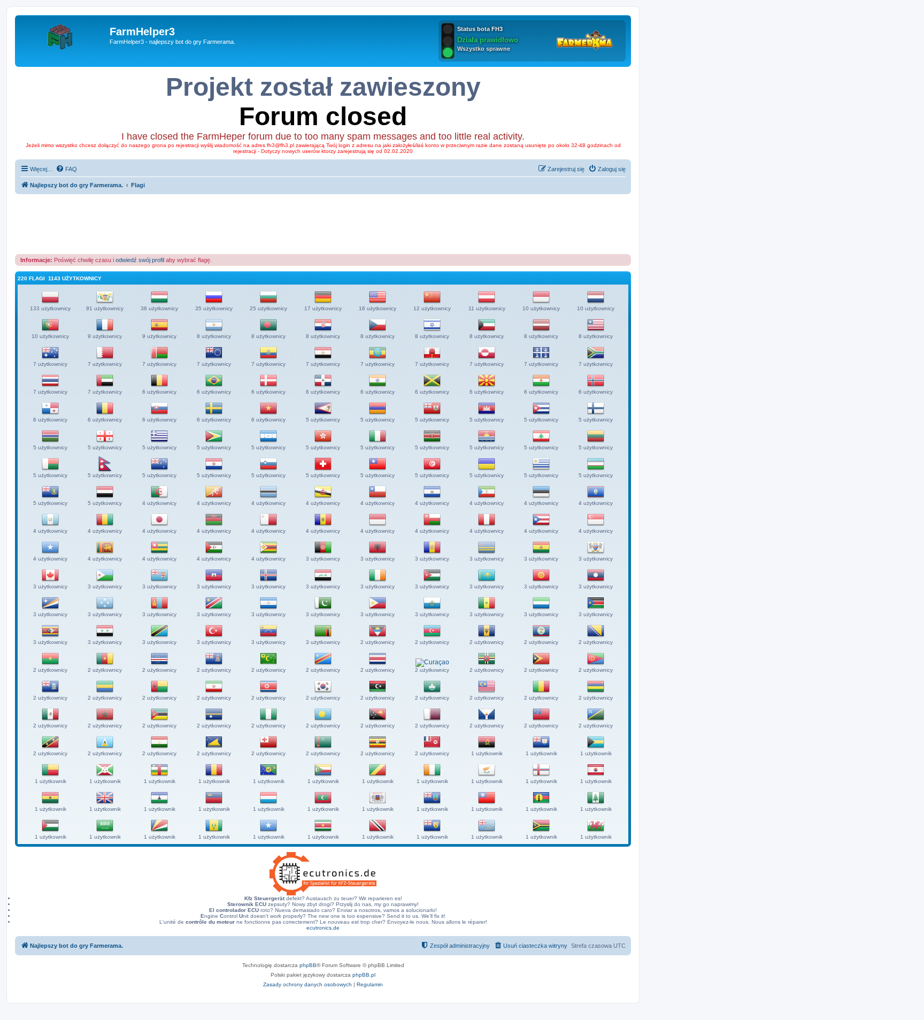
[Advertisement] (323, 224)
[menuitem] (66, 169)
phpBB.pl (363, 975)
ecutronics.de (323, 928)
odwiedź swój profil (140, 260)
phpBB (308, 965)
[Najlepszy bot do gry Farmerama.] (64, 35)
